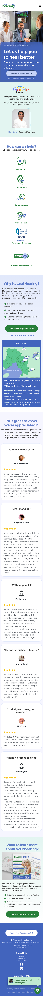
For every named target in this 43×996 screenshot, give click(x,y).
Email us (22, 947)
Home (21, 956)
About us (21, 958)
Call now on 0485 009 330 (22, 945)
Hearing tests (21, 169)
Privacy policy (21, 960)
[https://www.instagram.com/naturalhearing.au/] (21, 968)
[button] (39, 6)
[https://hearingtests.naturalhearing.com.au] (21, 162)
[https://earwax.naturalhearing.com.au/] (21, 198)
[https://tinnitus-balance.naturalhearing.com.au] (21, 215)
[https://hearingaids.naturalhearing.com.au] (21, 180)
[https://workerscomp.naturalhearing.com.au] (21, 256)
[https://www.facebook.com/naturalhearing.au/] (21, 964)
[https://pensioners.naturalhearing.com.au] (21, 234)
